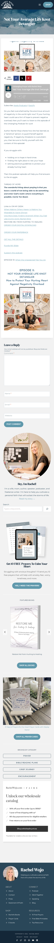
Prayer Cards (13, 919)
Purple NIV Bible (11, 245)
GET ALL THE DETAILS (13, 239)
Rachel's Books (14, 915)
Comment (9, 353)
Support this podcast (13, 253)
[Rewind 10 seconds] (14, 96)
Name (8, 393)
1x (19, 97)
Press (11, 899)
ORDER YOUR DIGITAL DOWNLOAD (20, 225)
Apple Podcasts (20, 105)
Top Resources (37, 923)
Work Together (37, 895)
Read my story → (27, 499)
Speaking (35, 899)
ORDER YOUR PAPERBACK (16, 232)
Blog (34, 903)
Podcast (35, 891)
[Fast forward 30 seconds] (25, 96)
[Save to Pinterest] (29, 78)
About (11, 891)
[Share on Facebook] (16, 78)
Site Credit (34, 937)
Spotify (32, 105)
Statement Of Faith (16, 903)
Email (8, 404)
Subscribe (37, 101)
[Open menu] (40, 5)
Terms (26, 937)
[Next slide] (49, 632)
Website (8, 415)
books (12, 923)
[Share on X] (22, 78)
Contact (12, 895)
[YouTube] (33, 940)
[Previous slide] (5, 632)
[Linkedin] (37, 940)
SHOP (48, 5)
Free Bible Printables (40, 919)
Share (46, 101)
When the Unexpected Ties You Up (30, 260)
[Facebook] (17, 940)
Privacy (19, 937)
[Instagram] (25, 940)
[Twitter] (21, 940)
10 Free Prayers (37, 915)
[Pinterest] (29, 940)
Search (6, 504)
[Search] (47, 509)
